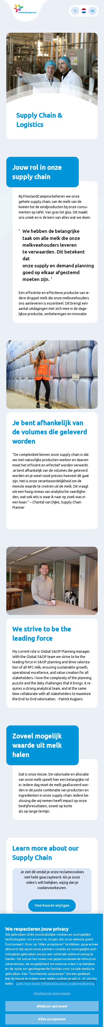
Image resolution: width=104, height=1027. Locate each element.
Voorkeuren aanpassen (52, 993)
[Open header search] (75, 11)
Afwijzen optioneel (52, 1006)
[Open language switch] (83, 10)
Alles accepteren (52, 1019)
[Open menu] (92, 11)
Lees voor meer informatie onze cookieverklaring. (55, 983)
